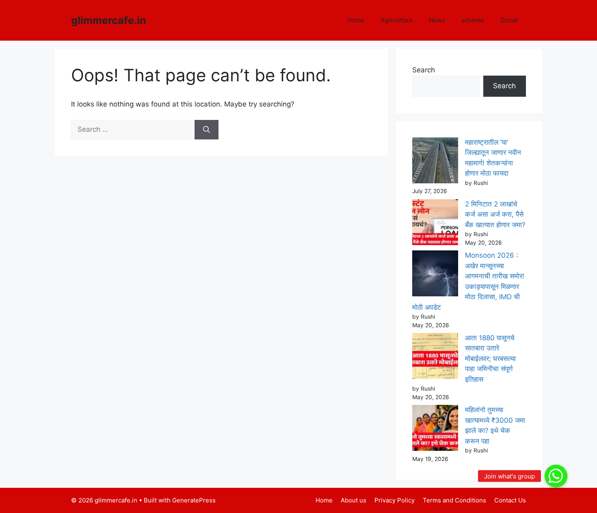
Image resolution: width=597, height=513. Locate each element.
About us (353, 500)
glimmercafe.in (108, 20)
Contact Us (510, 500)
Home (355, 20)
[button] (556, 476)
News (437, 20)
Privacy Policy (394, 500)
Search (423, 70)
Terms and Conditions (454, 500)
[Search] (206, 129)
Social (509, 20)
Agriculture (397, 20)
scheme (472, 20)
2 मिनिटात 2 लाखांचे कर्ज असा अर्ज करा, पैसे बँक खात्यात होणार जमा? (495, 214)
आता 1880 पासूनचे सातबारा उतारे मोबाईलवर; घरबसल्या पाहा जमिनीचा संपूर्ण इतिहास (490, 358)
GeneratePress (194, 500)
